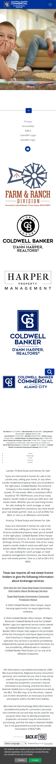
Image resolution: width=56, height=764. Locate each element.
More (31, 82)
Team (30, 458)
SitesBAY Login (28, 139)
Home (30, 453)
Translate (48, 743)
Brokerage (30, 456)
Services (30, 460)
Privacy (28, 121)
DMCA (28, 130)
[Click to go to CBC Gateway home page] (15, 4)
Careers (30, 462)
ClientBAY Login (28, 135)
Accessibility (28, 126)
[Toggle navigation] (50, 4)
